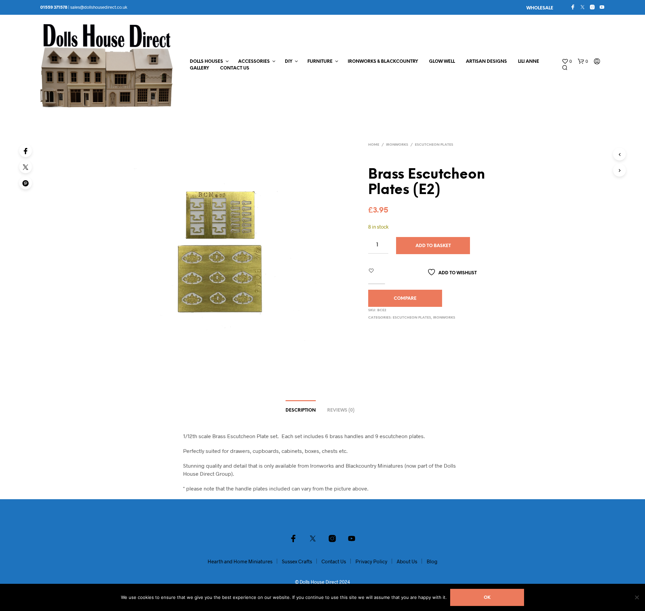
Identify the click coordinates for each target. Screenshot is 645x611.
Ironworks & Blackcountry (383, 61)
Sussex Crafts (297, 561)
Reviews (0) (340, 410)
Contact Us (234, 68)
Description (301, 410)
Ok (487, 598)
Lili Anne (528, 61)
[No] (636, 597)
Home (373, 145)
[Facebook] (572, 7)
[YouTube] (602, 7)
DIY (288, 61)
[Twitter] (582, 7)
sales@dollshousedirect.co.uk (98, 7)
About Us (407, 561)
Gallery (199, 68)
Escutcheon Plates (434, 145)
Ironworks (397, 145)
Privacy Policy (371, 561)
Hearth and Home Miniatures (240, 561)
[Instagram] (592, 7)
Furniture (320, 61)
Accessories (254, 61)
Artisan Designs (486, 61)
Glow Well (442, 61)
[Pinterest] (25, 183)
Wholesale (539, 8)
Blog (432, 561)
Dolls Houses (206, 61)
